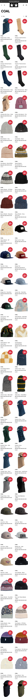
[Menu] (1, 5)
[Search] (4, 5)
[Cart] (26, 5)
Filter (4, 16)
